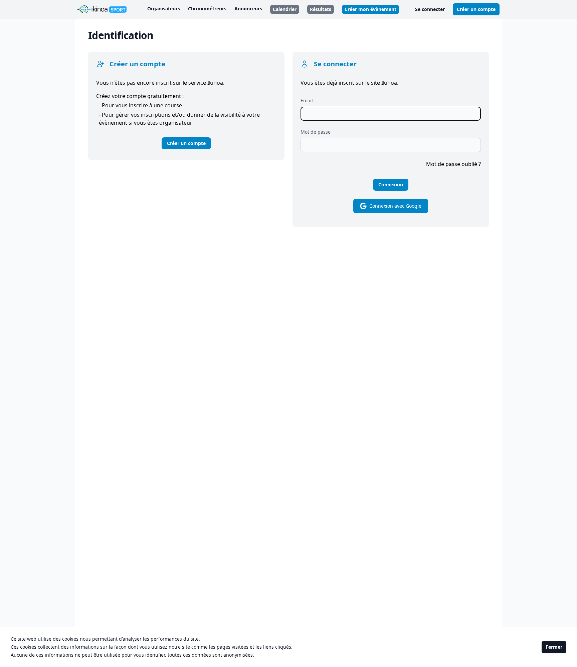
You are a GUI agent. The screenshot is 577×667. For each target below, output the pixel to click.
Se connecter (430, 9)
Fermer (554, 647)
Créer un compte (476, 9)
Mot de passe (316, 132)
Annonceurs (248, 8)
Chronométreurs (207, 8)
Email (307, 100)
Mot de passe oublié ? (453, 164)
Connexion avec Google (395, 206)
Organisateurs (163, 8)
